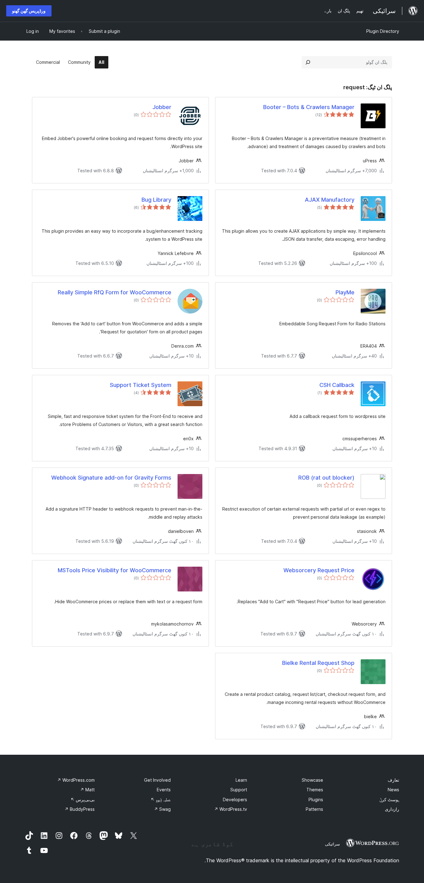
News (393, 789)
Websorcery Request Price (318, 570)
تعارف (393, 780)
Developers (235, 799)
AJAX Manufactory (329, 199)
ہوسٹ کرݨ (389, 799)
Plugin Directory (382, 31)
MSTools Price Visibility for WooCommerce (114, 570)
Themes (314, 789)
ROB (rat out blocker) (326, 477)
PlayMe (345, 292)
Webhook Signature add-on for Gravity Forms (111, 477)
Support (238, 789)
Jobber (161, 107)
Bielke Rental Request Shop (318, 663)
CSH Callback (336, 385)
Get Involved (157, 780)
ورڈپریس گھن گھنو (29, 10)
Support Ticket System (140, 385)
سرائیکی (332, 843)
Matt (87, 789)
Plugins (316, 799)
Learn (241, 780)
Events (164, 789)
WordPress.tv (230, 809)
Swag (162, 809)
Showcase (312, 780)
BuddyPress (80, 809)
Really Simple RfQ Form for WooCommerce (114, 292)
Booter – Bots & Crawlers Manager (308, 107)
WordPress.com (76, 780)
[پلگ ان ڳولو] (308, 62)
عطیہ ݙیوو (161, 799)
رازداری (392, 809)
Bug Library (156, 199)
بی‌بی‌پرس (82, 799)
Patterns (314, 809)
